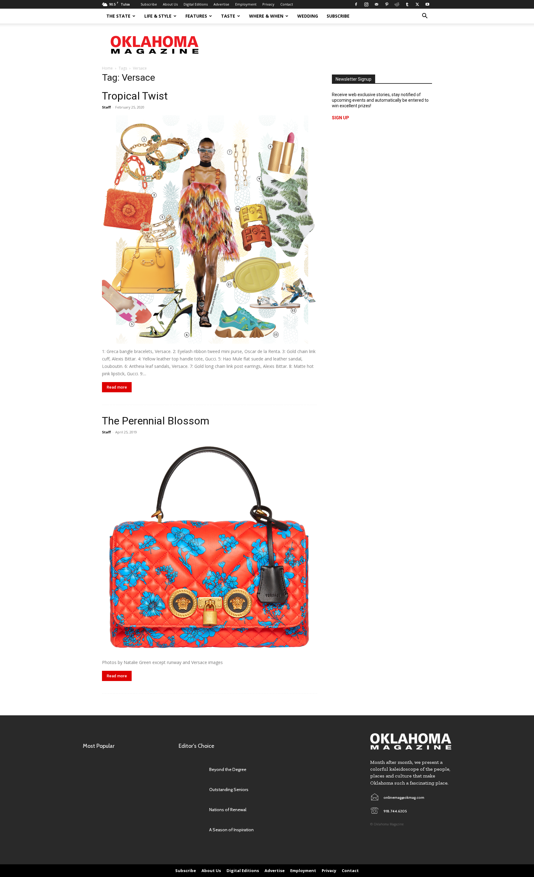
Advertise (221, 4)
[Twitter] (417, 4)
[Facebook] (356, 4)
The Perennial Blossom (155, 421)
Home (107, 68)
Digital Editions (196, 4)
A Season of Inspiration (231, 829)
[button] (424, 16)
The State (118, 16)
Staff (106, 107)
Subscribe (149, 4)
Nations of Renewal (227, 809)
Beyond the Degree (227, 769)
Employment (245, 4)
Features (196, 16)
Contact (286, 4)
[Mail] (376, 4)
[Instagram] (366, 4)
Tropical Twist (135, 96)
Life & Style (158, 16)
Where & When (266, 16)
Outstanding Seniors (228, 789)
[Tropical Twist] (209, 229)
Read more (117, 387)
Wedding (307, 16)
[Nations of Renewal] (191, 809)
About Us (170, 4)
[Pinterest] (386, 4)
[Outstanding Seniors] (191, 789)
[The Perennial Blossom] (209, 547)
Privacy (268, 4)
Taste (228, 16)
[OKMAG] (410, 741)
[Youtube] (427, 4)
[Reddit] (396, 4)
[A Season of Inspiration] (191, 829)
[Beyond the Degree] (191, 769)
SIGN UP (340, 117)
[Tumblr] (407, 4)
